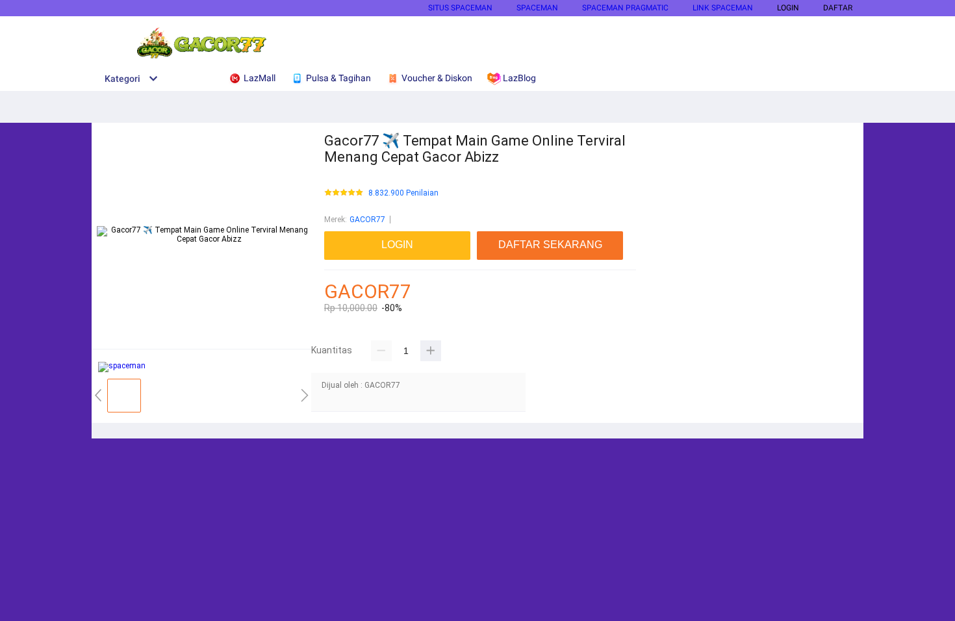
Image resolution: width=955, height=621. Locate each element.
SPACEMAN (537, 7)
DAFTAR (837, 7)
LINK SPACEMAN (723, 7)
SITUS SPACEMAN (460, 7)
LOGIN (788, 7)
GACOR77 (367, 219)
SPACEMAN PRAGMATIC (625, 7)
